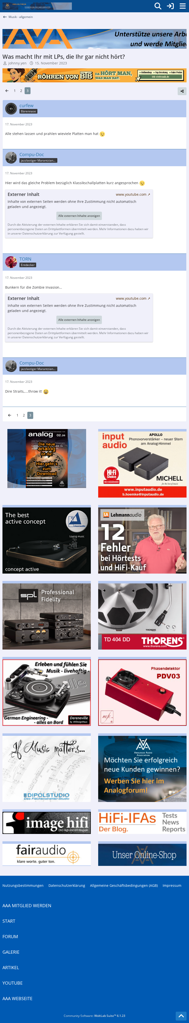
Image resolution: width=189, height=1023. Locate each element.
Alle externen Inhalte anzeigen (79, 216)
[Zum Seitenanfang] (181, 1016)
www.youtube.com (131, 194)
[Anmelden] (170, 6)
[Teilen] (182, 91)
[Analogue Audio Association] (37, 6)
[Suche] (158, 6)
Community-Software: (94, 1016)
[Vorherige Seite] (6, 90)
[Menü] (183, 6)
